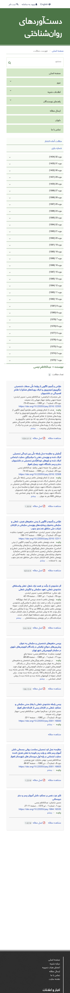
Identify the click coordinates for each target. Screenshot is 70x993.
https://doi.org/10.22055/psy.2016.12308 (40, 474)
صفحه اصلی (57, 50)
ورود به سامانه (28, 4)
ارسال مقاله (55, 110)
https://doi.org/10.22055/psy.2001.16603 (40, 766)
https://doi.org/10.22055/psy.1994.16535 (40, 809)
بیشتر (33, 428)
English (44, 4)
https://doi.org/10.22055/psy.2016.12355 (40, 406)
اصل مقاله (32, 438)
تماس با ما (56, 129)
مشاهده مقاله (54, 438)
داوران (58, 120)
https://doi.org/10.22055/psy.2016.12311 (40, 538)
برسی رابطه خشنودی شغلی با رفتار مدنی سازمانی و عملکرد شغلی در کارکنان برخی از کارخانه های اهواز (38, 706)
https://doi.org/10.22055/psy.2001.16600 (40, 721)
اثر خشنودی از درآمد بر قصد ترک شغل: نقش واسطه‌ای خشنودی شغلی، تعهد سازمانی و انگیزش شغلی (36, 587)
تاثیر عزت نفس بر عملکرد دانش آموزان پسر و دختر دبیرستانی (39, 797)
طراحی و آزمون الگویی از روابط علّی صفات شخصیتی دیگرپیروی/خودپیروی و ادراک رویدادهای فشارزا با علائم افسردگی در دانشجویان (37, 389)
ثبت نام (12, 4)
